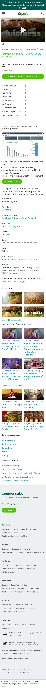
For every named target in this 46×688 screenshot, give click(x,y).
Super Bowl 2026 (9, 568)
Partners (30, 608)
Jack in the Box (9, 444)
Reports (5, 585)
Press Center (7, 608)
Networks (24, 529)
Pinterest (32, 218)
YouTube (23, 218)
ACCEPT (3, 686)
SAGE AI (24, 536)
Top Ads (5, 565)
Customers (18, 605)
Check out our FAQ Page (13, 281)
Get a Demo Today (12, 181)
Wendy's (6, 455)
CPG (22, 532)
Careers (28, 605)
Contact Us (19, 608)
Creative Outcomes (25, 588)
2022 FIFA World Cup (26, 568)
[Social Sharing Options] (3, 44)
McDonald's (7, 210)
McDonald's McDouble (12, 469)
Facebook (6, 218)
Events (39, 588)
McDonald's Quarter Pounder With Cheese (21, 473)
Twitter (15, 218)
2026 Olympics (8, 572)
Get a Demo (7, 611)
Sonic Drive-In (8, 440)
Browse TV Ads (31, 565)
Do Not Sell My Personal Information (15, 658)
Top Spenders (17, 565)
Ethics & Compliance (10, 673)
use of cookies (35, 684)
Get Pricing (19, 611)
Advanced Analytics (35, 552)
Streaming (6, 532)
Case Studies (16, 585)
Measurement (8, 552)
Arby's (4, 451)
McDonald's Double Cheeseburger (17, 477)
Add (11, 257)
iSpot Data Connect (10, 536)
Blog (25, 585)
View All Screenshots (11, 320)
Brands (15, 529)
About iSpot (7, 605)
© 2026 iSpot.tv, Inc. (9, 670)
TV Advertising (31, 592)
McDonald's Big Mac (11, 226)
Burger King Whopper (11, 465)
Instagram (6, 628)
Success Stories (8, 588)
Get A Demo (9, 510)
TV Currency (18, 592)
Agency (33, 529)
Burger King (7, 448)
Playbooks (6, 592)
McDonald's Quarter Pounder (15, 480)
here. (29, 653)
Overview (6, 529)
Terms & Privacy (25, 670)
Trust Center (25, 673)
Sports (15, 532)
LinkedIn (33, 624)
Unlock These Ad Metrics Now (23, 76)
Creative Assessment (21, 549)
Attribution (20, 552)
